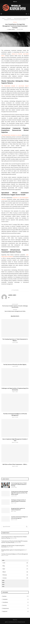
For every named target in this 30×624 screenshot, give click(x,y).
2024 (3, 582)
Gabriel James (11, 29)
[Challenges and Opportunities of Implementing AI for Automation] (15, 377)
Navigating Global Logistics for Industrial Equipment (18, 509)
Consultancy (15, 602)
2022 (3, 586)
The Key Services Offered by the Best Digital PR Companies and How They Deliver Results (19, 493)
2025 (3, 580)
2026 (3, 560)
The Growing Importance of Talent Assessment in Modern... (15, 339)
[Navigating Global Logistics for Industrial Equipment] (5, 510)
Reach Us (15, 1)
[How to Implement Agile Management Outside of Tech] (15, 428)
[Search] (28, 14)
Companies (15, 599)
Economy (15, 605)
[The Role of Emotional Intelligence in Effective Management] (15, 403)
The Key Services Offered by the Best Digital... (15, 364)
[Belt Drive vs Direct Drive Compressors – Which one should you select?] (15, 453)
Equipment (15, 611)
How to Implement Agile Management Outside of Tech (15, 439)
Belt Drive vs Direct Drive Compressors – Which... (15, 464)
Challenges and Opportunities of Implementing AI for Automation (15, 389)
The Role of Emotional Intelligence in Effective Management (15, 414)
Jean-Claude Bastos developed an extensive (11, 135)
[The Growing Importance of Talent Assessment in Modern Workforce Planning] (15, 328)
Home (3, 18)
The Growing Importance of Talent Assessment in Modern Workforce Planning (19, 484)
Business (9, 18)
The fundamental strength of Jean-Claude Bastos (14, 86)
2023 (3, 584)
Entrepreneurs (15, 608)
